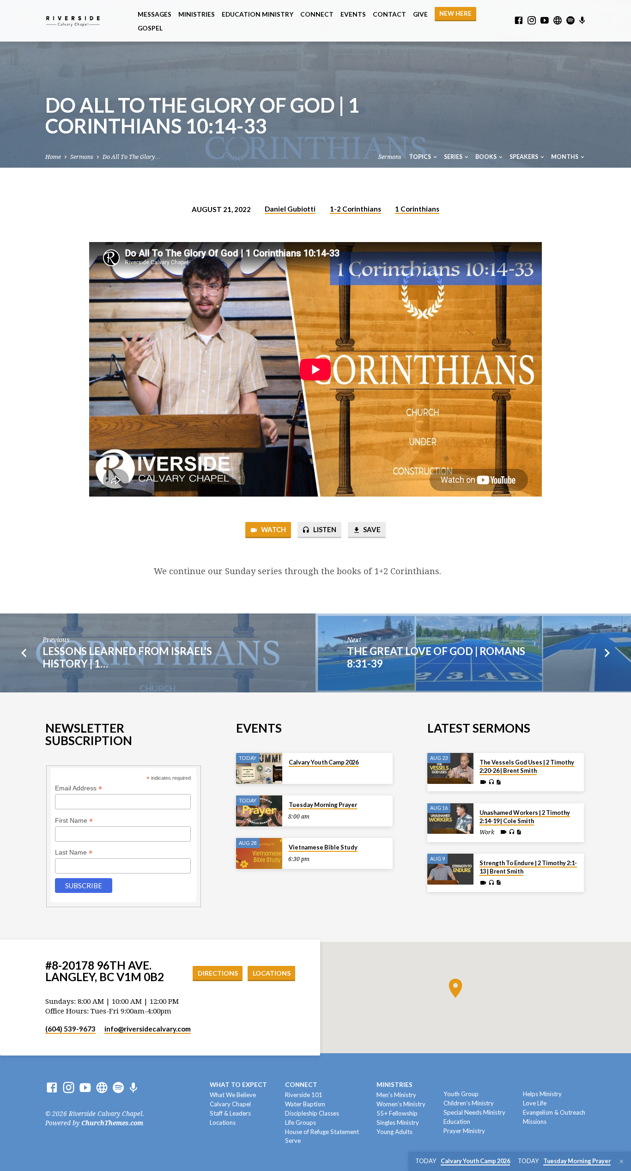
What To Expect (238, 1084)
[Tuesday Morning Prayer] (259, 810)
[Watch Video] (483, 782)
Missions (534, 1121)
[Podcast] (582, 20)
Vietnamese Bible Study (323, 847)
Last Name (73, 852)
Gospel (150, 28)
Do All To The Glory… (131, 156)
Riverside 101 (303, 1094)
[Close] (622, 1161)
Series (453, 156)
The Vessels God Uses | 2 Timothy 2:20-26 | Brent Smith (526, 766)
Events (353, 14)
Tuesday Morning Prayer (323, 804)
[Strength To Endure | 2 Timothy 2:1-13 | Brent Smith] (450, 869)
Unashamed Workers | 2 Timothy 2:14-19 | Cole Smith (524, 817)
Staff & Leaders (230, 1113)
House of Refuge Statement (322, 1131)
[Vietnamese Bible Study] (259, 853)
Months (565, 156)
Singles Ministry (397, 1122)
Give (420, 14)
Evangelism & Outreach (554, 1112)
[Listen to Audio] (491, 782)
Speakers (524, 156)
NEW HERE (455, 13)
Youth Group (461, 1094)
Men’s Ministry (396, 1094)
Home (53, 156)
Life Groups (300, 1122)
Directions (218, 973)
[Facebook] (519, 20)
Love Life (534, 1103)
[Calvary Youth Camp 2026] (259, 768)
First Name (74, 820)
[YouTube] (545, 20)
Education (456, 1121)
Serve (293, 1140)
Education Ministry (257, 14)
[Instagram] (532, 20)
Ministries (196, 14)
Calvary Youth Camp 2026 (323, 762)
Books (486, 156)
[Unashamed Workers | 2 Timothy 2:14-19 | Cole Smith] (450, 818)
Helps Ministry (542, 1094)
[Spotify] (570, 20)
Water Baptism (305, 1104)
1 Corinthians (417, 209)
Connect (317, 14)
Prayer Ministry (464, 1131)
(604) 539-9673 (70, 1029)
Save (371, 529)
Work (486, 832)
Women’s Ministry (400, 1104)
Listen (324, 529)
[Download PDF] (498, 782)
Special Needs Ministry (474, 1112)
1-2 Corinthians (355, 209)
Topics (420, 156)
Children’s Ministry (468, 1103)
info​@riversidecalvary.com (147, 1029)
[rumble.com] (557, 20)
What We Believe (233, 1094)
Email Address (78, 788)
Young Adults (394, 1131)
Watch (273, 529)
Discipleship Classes (312, 1113)
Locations (272, 973)
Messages (154, 14)
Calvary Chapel (230, 1104)
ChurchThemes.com (112, 1123)
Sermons (81, 156)
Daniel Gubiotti (290, 209)
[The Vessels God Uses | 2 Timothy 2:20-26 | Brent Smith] (450, 768)
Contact (389, 14)
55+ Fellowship (397, 1113)
